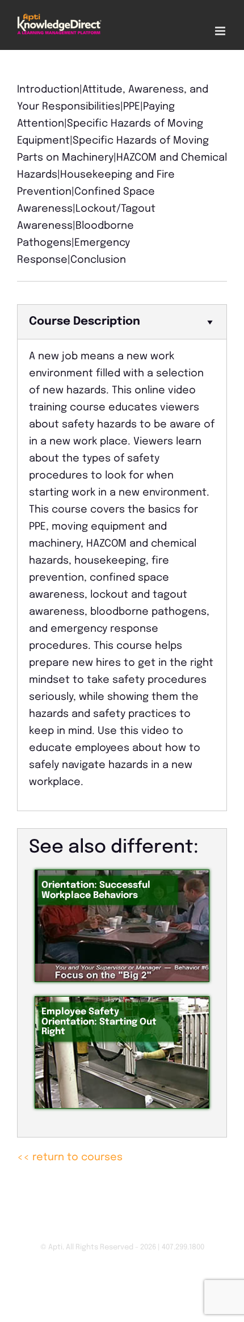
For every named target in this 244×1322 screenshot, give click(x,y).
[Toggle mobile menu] (221, 31)
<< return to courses (70, 1157)
